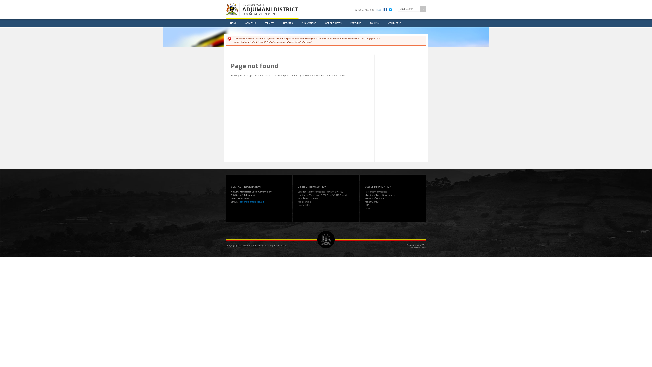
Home (233, 23)
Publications (309, 23)
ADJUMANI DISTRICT (270, 9)
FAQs (378, 9)
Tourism (374, 23)
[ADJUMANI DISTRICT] (232, 13)
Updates (288, 23)
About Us (250, 23)
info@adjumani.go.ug (251, 201)
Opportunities (333, 23)
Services (269, 23)
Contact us (394, 23)
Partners (355, 23)
